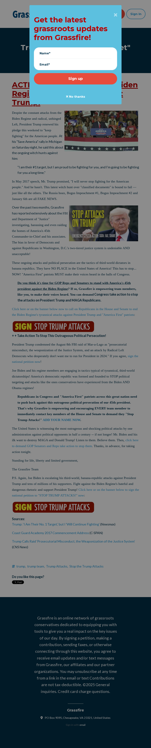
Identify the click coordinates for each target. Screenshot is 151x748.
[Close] (115, 14)
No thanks (76, 96)
